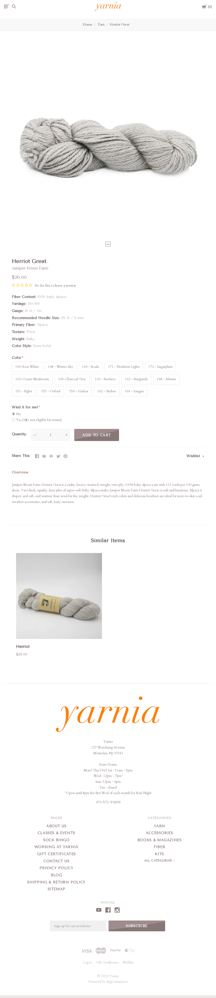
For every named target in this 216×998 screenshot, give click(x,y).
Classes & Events (56, 833)
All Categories (158, 860)
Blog (56, 875)
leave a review (65, 285)
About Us (56, 826)
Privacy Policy (56, 868)
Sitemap (57, 889)
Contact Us (56, 861)
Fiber (159, 847)
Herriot (23, 646)
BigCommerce (117, 981)
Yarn (101, 24)
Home (87, 24)
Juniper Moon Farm (30, 268)
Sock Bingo (56, 840)
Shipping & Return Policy (56, 882)
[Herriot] (59, 597)
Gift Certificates (56, 854)
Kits (159, 854)
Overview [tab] (20, 472)
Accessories (159, 833)
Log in (87, 962)
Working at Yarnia (56, 847)
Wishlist (193, 456)
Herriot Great (119, 24)
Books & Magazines (160, 840)
